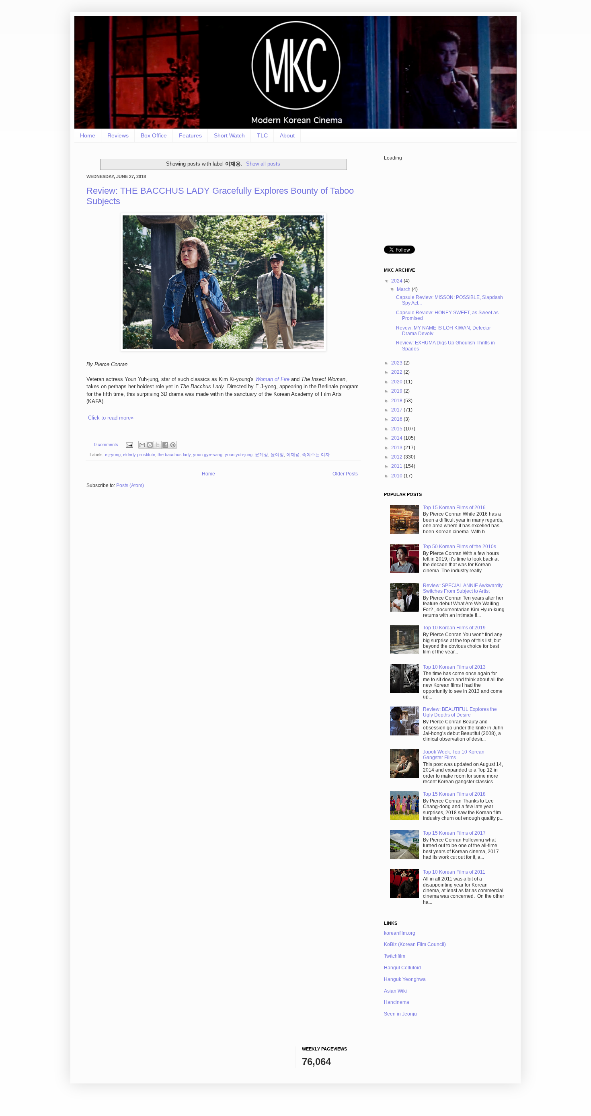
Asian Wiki (395, 991)
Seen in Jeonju (400, 1014)
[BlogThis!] (150, 445)
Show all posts (263, 164)
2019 (397, 391)
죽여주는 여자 (316, 454)
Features (190, 135)
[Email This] (142, 445)
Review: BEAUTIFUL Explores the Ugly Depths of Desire (460, 712)
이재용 (293, 454)
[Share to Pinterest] (173, 445)
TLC (262, 135)
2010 (397, 476)
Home (87, 135)
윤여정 (277, 454)
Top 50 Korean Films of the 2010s (459, 546)
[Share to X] (158, 445)
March (404, 289)
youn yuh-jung (238, 454)
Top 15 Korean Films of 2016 (454, 507)
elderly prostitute (139, 454)
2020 (397, 382)
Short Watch (229, 135)
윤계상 (261, 454)
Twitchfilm (394, 956)
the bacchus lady (174, 454)
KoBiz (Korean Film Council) (415, 944)
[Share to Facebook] (165, 445)
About (287, 135)
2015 (397, 429)
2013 (397, 447)
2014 (397, 438)
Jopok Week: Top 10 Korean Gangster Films (453, 754)
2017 (397, 410)
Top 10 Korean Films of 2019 (454, 628)
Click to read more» (110, 418)
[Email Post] (129, 444)
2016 (397, 419)
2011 (397, 466)
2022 (397, 372)
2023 (397, 363)
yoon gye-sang (207, 454)
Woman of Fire (272, 379)
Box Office (154, 135)
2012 (397, 457)
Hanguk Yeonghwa (405, 979)
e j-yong (113, 454)
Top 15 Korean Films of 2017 (454, 833)
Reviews (118, 135)
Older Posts (345, 474)
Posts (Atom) (130, 485)
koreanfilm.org (399, 933)
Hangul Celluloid (402, 968)
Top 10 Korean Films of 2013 (454, 667)
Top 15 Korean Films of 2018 (454, 794)
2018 (397, 400)
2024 (397, 281)
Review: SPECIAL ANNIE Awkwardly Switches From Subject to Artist (463, 588)
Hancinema (396, 1002)
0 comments (106, 444)
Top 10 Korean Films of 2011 (454, 872)
